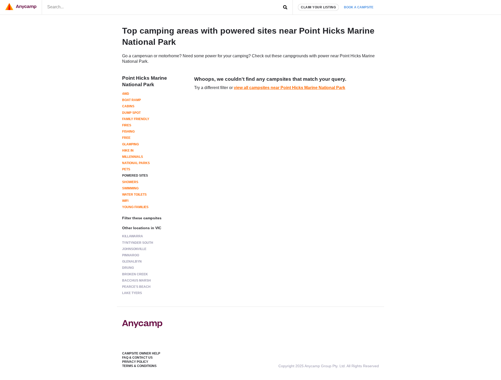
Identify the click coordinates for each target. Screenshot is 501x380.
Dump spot (131, 113)
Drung (128, 268)
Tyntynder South (137, 243)
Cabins (128, 106)
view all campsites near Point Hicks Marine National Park (289, 87)
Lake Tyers (132, 293)
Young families (135, 207)
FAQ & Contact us (137, 357)
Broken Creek (135, 274)
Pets (126, 169)
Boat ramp (131, 100)
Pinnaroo (130, 255)
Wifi (125, 201)
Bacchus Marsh (136, 280)
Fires (126, 125)
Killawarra (132, 236)
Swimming (130, 188)
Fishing (128, 131)
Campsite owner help (141, 353)
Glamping (130, 144)
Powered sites (135, 175)
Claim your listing (318, 7)
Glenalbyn (132, 261)
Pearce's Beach (136, 287)
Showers (130, 182)
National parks (136, 163)
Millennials (132, 157)
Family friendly (135, 119)
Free (126, 138)
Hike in (128, 150)
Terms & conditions (139, 366)
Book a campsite (358, 7)
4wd (125, 94)
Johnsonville (134, 249)
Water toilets (134, 194)
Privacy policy (135, 362)
